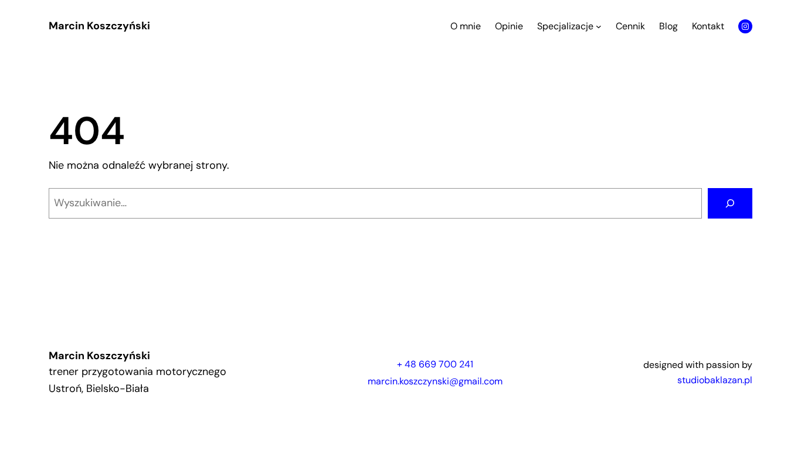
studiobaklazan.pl (714, 380)
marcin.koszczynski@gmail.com (435, 381)
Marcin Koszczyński (99, 26)
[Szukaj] (730, 203)
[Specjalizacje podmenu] (599, 26)
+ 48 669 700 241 (435, 364)
